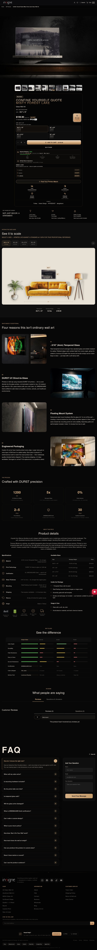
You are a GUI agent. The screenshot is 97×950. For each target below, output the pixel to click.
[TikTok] (56, 880)
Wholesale (37, 902)
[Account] (74, 2)
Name (66, 766)
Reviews (38, 699)
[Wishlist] (77, 2)
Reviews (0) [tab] (49, 711)
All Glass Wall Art (8, 890)
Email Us (57, 934)
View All (93, 754)
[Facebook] (47, 880)
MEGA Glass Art (8, 896)
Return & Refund (71, 896)
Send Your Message (79, 796)
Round (5, 905)
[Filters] (37, 717)
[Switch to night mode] (93, 243)
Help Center (69, 899)
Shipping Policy (70, 893)
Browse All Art (38, 909)
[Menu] (93, 2)
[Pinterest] (52, 880)
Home (3, 6)
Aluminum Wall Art (8, 893)
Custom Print (7, 909)
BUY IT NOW (48, 147)
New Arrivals (7, 912)
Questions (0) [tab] (79, 711)
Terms (80, 940)
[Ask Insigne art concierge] (94, 592)
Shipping (91, 940)
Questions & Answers (54, 699)
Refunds (86, 940)
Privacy (75, 940)
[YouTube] (61, 880)
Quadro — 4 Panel (8, 902)
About (36, 890)
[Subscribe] (92, 923)
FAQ (35, 893)
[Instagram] (42, 880)
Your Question (68, 781)
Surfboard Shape (8, 899)
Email (66, 774)
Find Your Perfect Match (49, 181)
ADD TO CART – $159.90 (55, 142)
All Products (8, 6)
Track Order (69, 890)
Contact (36, 896)
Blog (35, 905)
